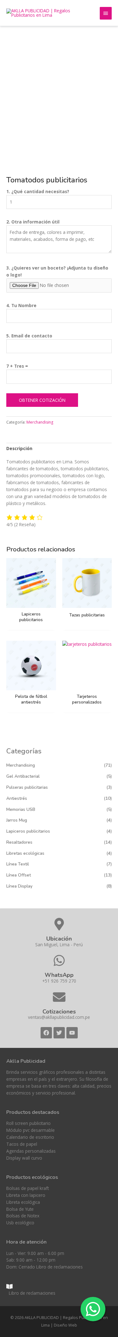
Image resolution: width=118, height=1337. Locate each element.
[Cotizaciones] (59, 997)
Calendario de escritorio (30, 1137)
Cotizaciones (59, 1011)
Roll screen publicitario (28, 1123)
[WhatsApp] (59, 960)
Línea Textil (17, 864)
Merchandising (20, 765)
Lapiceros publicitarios (28, 831)
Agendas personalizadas (31, 1151)
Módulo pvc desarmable (30, 1130)
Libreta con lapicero (25, 1195)
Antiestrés (16, 798)
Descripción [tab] (19, 448)
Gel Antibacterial (23, 776)
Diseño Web (65, 1325)
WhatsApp (59, 975)
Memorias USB (20, 809)
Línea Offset (18, 875)
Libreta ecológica (23, 1202)
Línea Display (19, 886)
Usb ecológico (20, 1223)
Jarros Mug (16, 820)
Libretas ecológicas (25, 853)
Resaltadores (19, 842)
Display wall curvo (24, 1158)
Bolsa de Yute (20, 1209)
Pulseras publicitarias (27, 787)
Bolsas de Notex (22, 1216)
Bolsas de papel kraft (27, 1188)
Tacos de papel (21, 1144)
